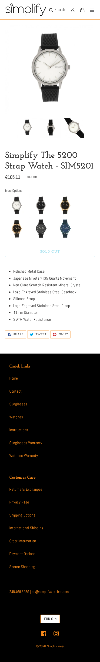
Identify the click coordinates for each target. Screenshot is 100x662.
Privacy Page (19, 502)
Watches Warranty (23, 455)
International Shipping (26, 527)
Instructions (18, 429)
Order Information (22, 540)
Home (13, 378)
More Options (14, 190)
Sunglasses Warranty (25, 442)
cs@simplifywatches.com (50, 591)
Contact (15, 391)
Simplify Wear (55, 646)
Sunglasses (18, 404)
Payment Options (22, 553)
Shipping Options (22, 515)
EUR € (48, 618)
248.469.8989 (19, 591)
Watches (16, 417)
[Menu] (92, 9)
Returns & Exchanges (26, 489)
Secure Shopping (22, 566)
